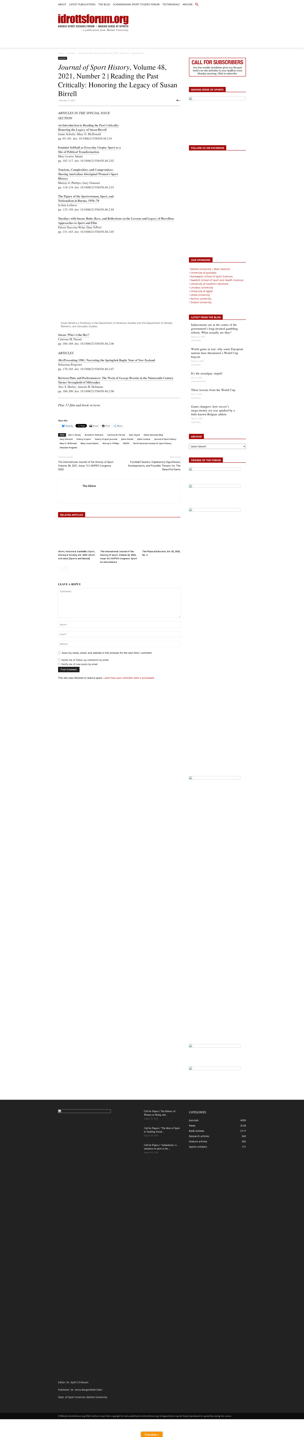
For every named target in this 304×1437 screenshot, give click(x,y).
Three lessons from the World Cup (213, 390)
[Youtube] (244, 5)
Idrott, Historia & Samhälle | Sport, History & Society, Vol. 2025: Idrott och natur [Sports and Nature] (76, 555)
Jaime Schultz (127, 439)
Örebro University (201, 302)
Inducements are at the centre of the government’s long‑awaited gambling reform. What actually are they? (214, 328)
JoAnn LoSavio (143, 439)
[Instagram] (232, 5)
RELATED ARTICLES (71, 514)
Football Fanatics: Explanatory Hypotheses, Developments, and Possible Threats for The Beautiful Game (154, 465)
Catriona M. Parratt (116, 434)
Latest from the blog (206, 317)
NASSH (126, 443)
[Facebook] (228, 5)
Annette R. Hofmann (94, 434)
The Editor (89, 486)
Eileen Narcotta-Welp (153, 434)
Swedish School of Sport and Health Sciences (217, 280)
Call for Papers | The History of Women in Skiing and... (159, 1112)
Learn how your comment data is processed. (129, 677)
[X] (236, 5)
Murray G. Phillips (111, 443)
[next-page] (66, 569)
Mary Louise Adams (90, 443)
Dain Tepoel (134, 434)
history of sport (84, 439)
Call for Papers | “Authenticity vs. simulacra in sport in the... (160, 1146)
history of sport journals (106, 439)
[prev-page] (60, 569)
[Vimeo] (240, 5)
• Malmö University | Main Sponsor (209, 269)
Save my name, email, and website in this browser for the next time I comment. (107, 652)
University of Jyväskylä (203, 272)
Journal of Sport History (165, 439)
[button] (197, 4)
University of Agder (202, 291)
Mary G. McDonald (68, 443)
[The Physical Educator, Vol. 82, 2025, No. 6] (161, 535)
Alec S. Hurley (74, 434)
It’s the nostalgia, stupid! (207, 373)
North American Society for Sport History (152, 443)
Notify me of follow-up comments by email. (85, 660)
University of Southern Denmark (209, 283)
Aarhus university (201, 298)
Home (61, 53)
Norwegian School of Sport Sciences (212, 276)
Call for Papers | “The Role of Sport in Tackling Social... (162, 1129)
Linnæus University (202, 287)
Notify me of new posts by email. (80, 664)
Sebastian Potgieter (68, 447)
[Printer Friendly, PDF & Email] (68, 414)
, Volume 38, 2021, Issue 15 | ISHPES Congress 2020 (86, 465)
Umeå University (200, 295)
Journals (71, 53)
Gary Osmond (66, 439)
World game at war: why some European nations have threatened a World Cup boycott (217, 353)
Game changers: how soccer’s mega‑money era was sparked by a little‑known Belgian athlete (213, 410)
